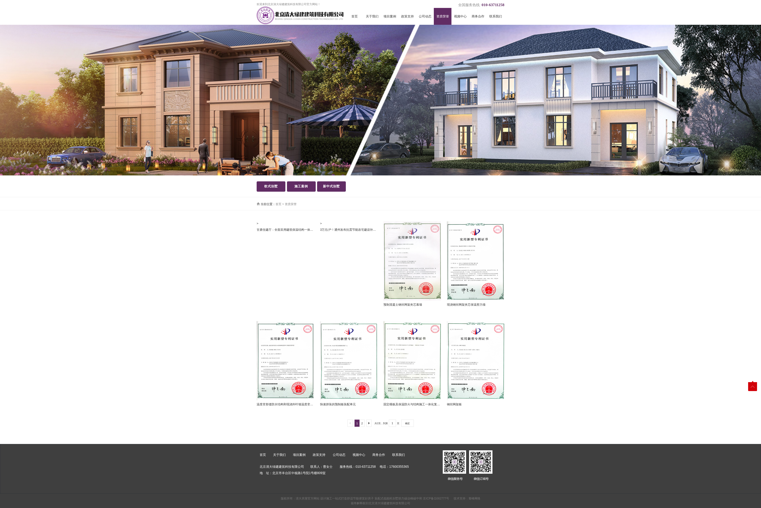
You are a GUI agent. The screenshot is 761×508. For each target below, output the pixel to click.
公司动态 (425, 16)
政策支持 (407, 16)
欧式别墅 (271, 186)
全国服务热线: (481, 4)
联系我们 (495, 16)
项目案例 (389, 16)
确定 (407, 423)
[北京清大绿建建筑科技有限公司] (300, 15)
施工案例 (301, 186)
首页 (354, 16)
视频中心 (460, 16)
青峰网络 (474, 498)
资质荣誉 (442, 16)
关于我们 (372, 16)
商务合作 (478, 16)
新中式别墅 (331, 186)
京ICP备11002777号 (436, 498)
